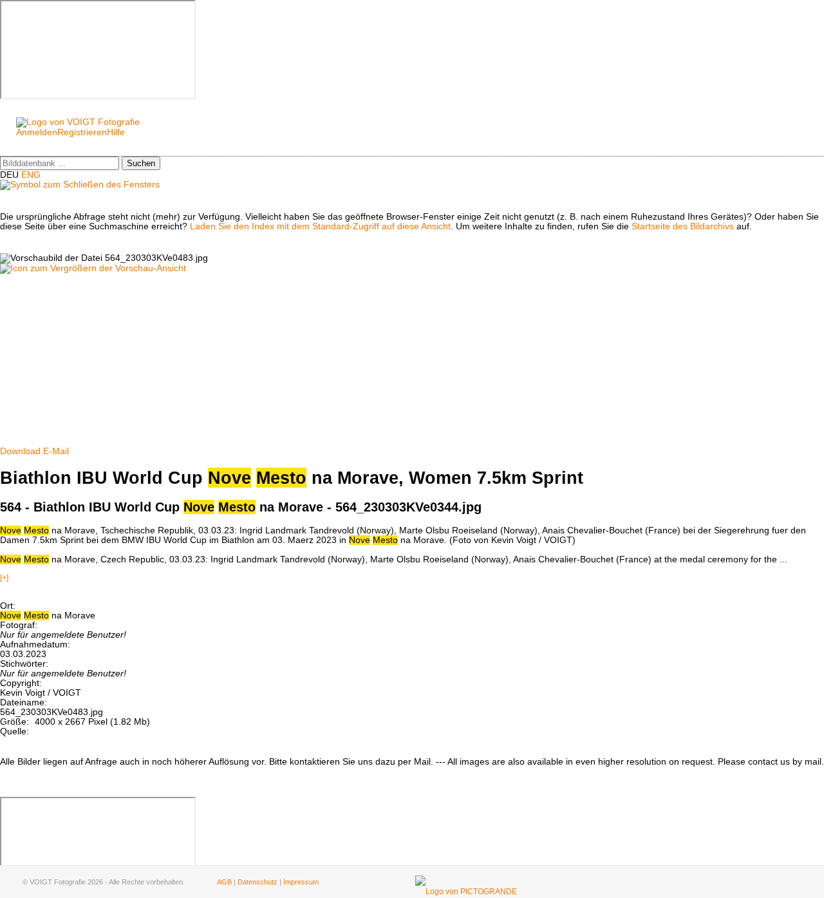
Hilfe (116, 132)
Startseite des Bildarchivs (683, 226)
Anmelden (36, 132)
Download (20, 451)
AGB (224, 882)
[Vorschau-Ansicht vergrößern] (93, 268)
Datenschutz (257, 882)
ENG (31, 175)
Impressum (301, 882)
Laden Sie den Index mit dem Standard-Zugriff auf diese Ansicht (320, 226)
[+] (4, 577)
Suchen (141, 163)
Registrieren (82, 132)
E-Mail (56, 451)
